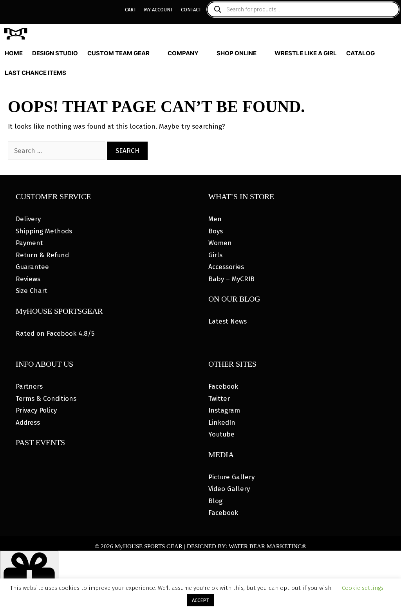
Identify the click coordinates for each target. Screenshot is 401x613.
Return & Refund (42, 255)
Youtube (221, 434)
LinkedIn (221, 422)
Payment (29, 243)
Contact (191, 10)
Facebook (223, 386)
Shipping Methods (44, 231)
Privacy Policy (36, 410)
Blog (215, 501)
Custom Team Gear (118, 53)
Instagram (224, 410)
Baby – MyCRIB (231, 279)
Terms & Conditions (46, 399)
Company (183, 53)
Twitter (219, 399)
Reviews (28, 279)
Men (215, 219)
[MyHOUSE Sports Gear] (17, 34)
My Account (158, 10)
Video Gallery (229, 489)
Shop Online (236, 53)
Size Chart (31, 291)
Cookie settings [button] (362, 587)
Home (14, 53)
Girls (215, 255)
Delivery (28, 219)
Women (220, 243)
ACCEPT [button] (200, 600)
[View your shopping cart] (394, 73)
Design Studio (55, 53)
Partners (29, 386)
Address (28, 422)
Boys (215, 231)
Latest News (227, 321)
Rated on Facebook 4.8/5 (55, 333)
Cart (130, 10)
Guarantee (32, 267)
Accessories (226, 267)
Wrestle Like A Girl (306, 53)
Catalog (360, 53)
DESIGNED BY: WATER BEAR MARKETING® (246, 546)
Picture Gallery (231, 477)
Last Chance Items (35, 72)
